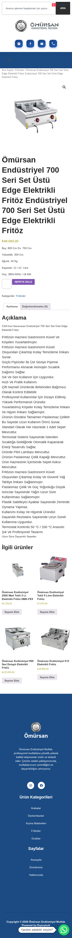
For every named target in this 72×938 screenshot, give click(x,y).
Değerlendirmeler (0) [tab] (35, 306)
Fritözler (19, 70)
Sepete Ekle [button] (11, 611)
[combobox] (29, 8)
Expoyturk (43, 925)
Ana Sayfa (7, 70)
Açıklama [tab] (12, 306)
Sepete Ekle (23, 281)
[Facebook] (41, 785)
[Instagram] (30, 785)
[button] (10, 60)
